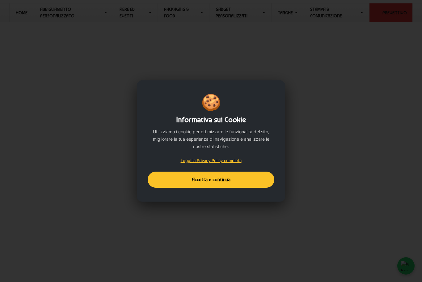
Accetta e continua (211, 179)
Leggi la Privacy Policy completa (211, 160)
